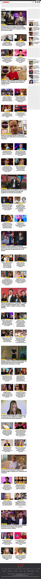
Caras (3, 568)
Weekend (24, 568)
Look (31, 568)
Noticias (5, 568)
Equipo (25, 571)
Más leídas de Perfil (32, 59)
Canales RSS (4, 571)
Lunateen (38, 568)
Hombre (16, 568)
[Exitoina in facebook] (37, 2)
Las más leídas (31, 20)
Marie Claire (9, 568)
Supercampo (28, 568)
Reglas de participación (31, 571)
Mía (35, 568)
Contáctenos (16, 571)
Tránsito (37, 571)
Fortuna (13, 568)
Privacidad (20, 571)
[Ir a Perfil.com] (38, 0)
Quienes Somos (10, 571)
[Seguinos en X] (39, 2)
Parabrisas (20, 568)
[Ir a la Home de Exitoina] (6, 2)
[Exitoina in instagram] (35, 2)
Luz (33, 568)
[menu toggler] (1, 2)
